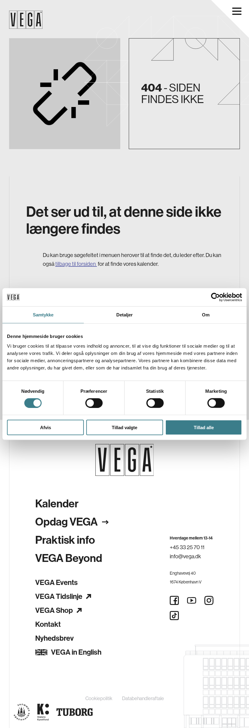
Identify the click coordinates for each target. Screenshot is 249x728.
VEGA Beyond (68, 558)
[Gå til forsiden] (124, 460)
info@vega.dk (185, 556)
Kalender (57, 503)
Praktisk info (65, 540)
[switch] (94, 403)
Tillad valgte (124, 427)
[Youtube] (191, 600)
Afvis (45, 427)
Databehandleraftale (143, 698)
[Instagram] (209, 600)
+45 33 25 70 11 (187, 547)
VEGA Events (56, 582)
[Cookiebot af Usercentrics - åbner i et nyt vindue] (215, 297)
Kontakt (48, 624)
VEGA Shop (54, 610)
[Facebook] (174, 600)
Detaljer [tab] (124, 314)
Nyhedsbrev (54, 638)
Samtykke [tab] (43, 314)
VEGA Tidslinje (58, 596)
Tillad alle (204, 427)
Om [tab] (206, 314)
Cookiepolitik (98, 698)
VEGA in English (76, 652)
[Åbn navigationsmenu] (236, 11)
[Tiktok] (174, 615)
